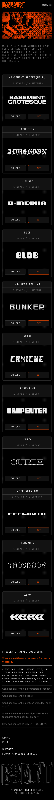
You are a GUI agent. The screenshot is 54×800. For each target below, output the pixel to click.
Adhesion (27, 151)
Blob (27, 255)
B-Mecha (27, 203)
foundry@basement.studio (19, 753)
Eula (5, 742)
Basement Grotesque (27, 100)
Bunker (27, 307)
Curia (27, 462)
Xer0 (27, 617)
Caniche (27, 358)
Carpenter (27, 410)
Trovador (27, 565)
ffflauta (27, 514)
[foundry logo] (13, 5)
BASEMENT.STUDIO (23, 790)
